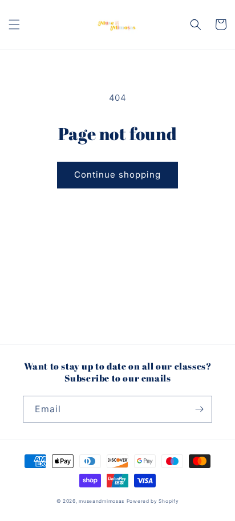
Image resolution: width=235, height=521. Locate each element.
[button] (14, 24)
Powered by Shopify (153, 501)
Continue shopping (117, 174)
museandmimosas (101, 501)
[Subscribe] (199, 409)
